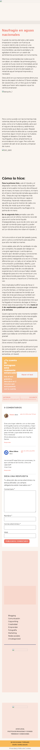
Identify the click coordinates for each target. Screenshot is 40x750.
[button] (20, 22)
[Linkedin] (27, 723)
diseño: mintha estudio (20, 744)
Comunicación (14, 619)
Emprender (13, 627)
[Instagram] (12, 723)
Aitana (11, 415)
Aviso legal (20, 729)
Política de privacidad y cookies (20, 731)
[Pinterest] (22, 723)
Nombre (8, 516)
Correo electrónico (12, 524)
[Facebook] (17, 723)
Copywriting (13, 621)
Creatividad (12, 624)
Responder (7, 442)
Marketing (12, 633)
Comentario (9, 489)
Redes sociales (14, 636)
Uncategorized (14, 639)
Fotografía (12, 630)
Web (6, 532)
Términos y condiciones (20, 734)
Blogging (12, 616)
